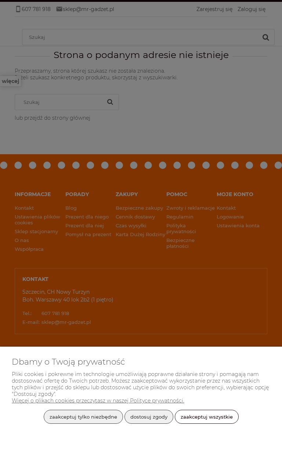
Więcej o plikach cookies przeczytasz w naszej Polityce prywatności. (98, 400)
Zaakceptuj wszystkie (207, 417)
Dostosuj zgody (148, 417)
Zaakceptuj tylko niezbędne (83, 417)
